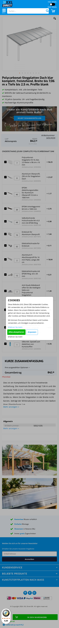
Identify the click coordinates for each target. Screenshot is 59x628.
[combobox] (28, 11)
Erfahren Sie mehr (15, 327)
